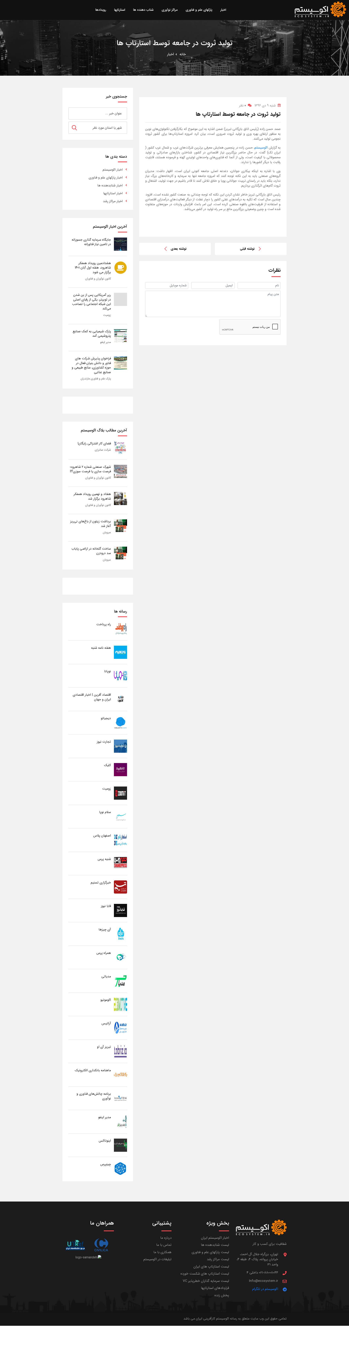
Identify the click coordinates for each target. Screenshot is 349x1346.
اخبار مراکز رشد (113, 201)
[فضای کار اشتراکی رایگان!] (120, 447)
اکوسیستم (261, 147)
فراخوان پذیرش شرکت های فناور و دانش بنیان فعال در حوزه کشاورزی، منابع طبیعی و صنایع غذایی (91, 365)
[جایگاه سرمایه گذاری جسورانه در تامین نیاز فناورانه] (120, 243)
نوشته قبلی (247, 248)
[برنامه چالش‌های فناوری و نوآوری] (120, 1098)
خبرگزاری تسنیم (101, 882)
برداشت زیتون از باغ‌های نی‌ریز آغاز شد (90, 523)
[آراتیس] (120, 1027)
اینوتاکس (105, 1140)
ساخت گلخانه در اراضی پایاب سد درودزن (91, 551)
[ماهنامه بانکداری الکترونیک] (120, 1074)
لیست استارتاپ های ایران (211, 1266)
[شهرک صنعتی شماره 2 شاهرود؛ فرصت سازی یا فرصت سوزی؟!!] (120, 471)
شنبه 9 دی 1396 (265, 105)
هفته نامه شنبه (101, 647)
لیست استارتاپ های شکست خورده (205, 1273)
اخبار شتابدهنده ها (110, 185)
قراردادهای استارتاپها (215, 1288)
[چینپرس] (120, 1168)
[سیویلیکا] (101, 1244)
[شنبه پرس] (120, 863)
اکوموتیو (105, 999)
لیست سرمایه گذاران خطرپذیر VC (206, 1281)
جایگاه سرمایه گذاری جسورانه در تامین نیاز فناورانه (91, 242)
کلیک (107, 765)
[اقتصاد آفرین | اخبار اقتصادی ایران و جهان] (120, 699)
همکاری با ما (162, 1252)
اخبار (170, 54)
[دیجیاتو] (120, 722)
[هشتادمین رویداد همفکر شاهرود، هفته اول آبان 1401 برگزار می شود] (120, 267)
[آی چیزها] (120, 933)
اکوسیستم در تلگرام (265, 1289)
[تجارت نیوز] (120, 745)
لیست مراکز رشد (218, 1259)
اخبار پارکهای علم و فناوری (106, 177)
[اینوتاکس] (120, 1144)
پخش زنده (221, 1295)
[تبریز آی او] (120, 1051)
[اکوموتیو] (120, 1004)
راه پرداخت (103, 624)
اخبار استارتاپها (113, 193)
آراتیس (106, 1023)
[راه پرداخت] (120, 628)
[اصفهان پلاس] (120, 839)
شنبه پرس (104, 859)
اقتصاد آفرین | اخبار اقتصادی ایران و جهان (92, 697)
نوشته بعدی (179, 248)
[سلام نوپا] (120, 816)
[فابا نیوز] (120, 910)
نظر (242, 105)
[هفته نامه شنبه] (120, 652)
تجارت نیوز (104, 741)
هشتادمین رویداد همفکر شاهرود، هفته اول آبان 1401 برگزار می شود (93, 268)
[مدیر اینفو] (120, 1121)
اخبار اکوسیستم (113, 169)
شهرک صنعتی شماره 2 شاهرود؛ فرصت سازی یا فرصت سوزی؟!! (90, 469)
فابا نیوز (106, 906)
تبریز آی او (104, 1046)
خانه (183, 54)
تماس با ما (163, 1245)
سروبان (107, 532)
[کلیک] (120, 769)
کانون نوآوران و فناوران (98, 278)
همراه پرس (104, 952)
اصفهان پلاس (102, 835)
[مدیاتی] (120, 980)
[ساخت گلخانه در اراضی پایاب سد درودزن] (120, 552)
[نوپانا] (120, 675)
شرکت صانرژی (103, 450)
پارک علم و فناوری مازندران (96, 378)
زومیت (107, 315)
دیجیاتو (106, 718)
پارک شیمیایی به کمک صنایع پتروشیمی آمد (92, 333)
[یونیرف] (75, 1244)
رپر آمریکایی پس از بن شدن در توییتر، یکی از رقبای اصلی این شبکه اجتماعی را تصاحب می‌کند (91, 301)
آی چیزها (105, 929)
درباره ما (165, 1238)
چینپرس (105, 1164)
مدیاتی (106, 976)
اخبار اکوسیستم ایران (215, 1238)
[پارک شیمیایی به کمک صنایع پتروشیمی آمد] (120, 335)
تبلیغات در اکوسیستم (157, 1259)
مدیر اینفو (105, 342)
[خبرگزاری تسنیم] (120, 886)
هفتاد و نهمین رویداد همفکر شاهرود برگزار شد (92, 496)
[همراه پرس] (120, 957)
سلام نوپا (105, 812)
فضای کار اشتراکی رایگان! (94, 443)
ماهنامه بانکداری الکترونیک (93, 1070)
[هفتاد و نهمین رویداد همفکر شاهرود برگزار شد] (120, 498)
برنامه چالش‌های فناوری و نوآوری (94, 1096)
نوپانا (107, 671)
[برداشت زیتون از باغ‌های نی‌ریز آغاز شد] (120, 525)
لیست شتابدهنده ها (215, 1245)
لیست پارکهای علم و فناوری (210, 1252)
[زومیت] (120, 792)
